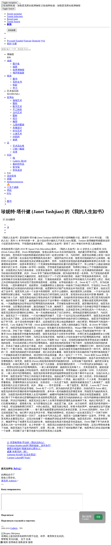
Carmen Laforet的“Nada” (19, 457)
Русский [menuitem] (11, 41)
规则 (6, 542)
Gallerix (14, 528)
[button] (14, 14)
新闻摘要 (12, 30)
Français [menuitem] (27, 41)
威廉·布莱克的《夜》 (17, 451)
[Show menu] (20, 3)
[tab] (7, 225)
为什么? (17, 468)
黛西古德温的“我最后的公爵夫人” (24, 448)
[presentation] (58, 230)
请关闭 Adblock (9, 480)
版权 (30, 542)
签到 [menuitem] (9, 43)
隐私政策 (23, 542)
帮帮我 (5, 539)
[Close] (29, 49)
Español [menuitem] (19, 41)
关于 (23, 539)
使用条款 (13, 542)
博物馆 (10, 55)
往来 (28, 539)
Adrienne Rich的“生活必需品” (21, 454)
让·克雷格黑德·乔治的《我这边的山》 (26, 442)
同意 (98, 517)
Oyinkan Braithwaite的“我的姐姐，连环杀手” (29, 445)
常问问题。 (15, 539)
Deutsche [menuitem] (36, 41)
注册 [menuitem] (14, 43)
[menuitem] (43, 41)
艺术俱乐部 (13, 92)
